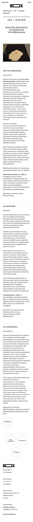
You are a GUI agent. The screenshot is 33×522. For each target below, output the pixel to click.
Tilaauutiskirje (11, 440)
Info (29, 2)
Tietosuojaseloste (9, 514)
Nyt (15, 11)
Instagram (16, 452)
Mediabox (7, 421)
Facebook (22, 440)
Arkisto (6, 13)
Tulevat (21, 11)
